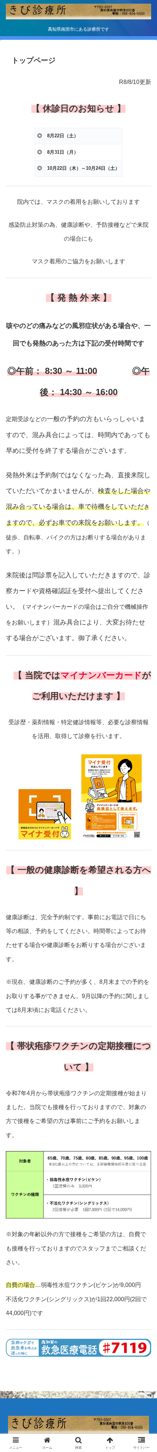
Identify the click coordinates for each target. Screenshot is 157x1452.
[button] (141, 1087)
